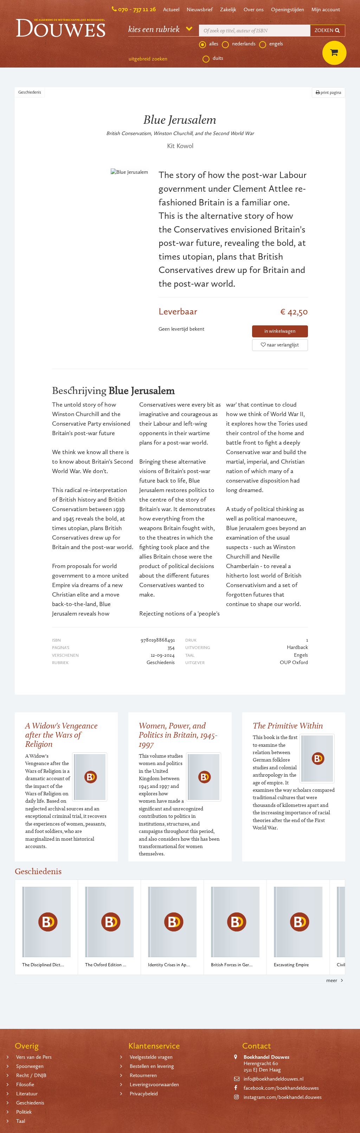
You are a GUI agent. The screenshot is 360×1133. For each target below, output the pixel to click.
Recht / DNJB (31, 1075)
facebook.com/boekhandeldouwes (281, 1088)
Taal (20, 1121)
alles (213, 43)
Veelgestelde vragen (151, 1057)
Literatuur (27, 1093)
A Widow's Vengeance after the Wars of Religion (61, 734)
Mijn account (325, 9)
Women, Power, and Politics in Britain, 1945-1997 (178, 734)
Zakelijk (228, 9)
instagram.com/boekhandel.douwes (283, 1097)
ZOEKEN (324, 30)
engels (276, 43)
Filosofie (25, 1084)
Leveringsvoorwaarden (154, 1084)
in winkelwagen (279, 331)
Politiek (24, 1112)
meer (332, 980)
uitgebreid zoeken (148, 59)
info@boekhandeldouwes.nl (273, 1079)
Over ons (254, 9)
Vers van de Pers (34, 1057)
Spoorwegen (30, 1066)
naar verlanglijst (282, 345)
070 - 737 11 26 (137, 9)
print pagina (330, 92)
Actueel (171, 9)
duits (218, 58)
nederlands (244, 43)
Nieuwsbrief (200, 9)
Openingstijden (287, 9)
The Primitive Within (288, 725)
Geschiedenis (29, 92)
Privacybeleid (144, 1093)
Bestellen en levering (152, 1066)
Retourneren (143, 1075)
